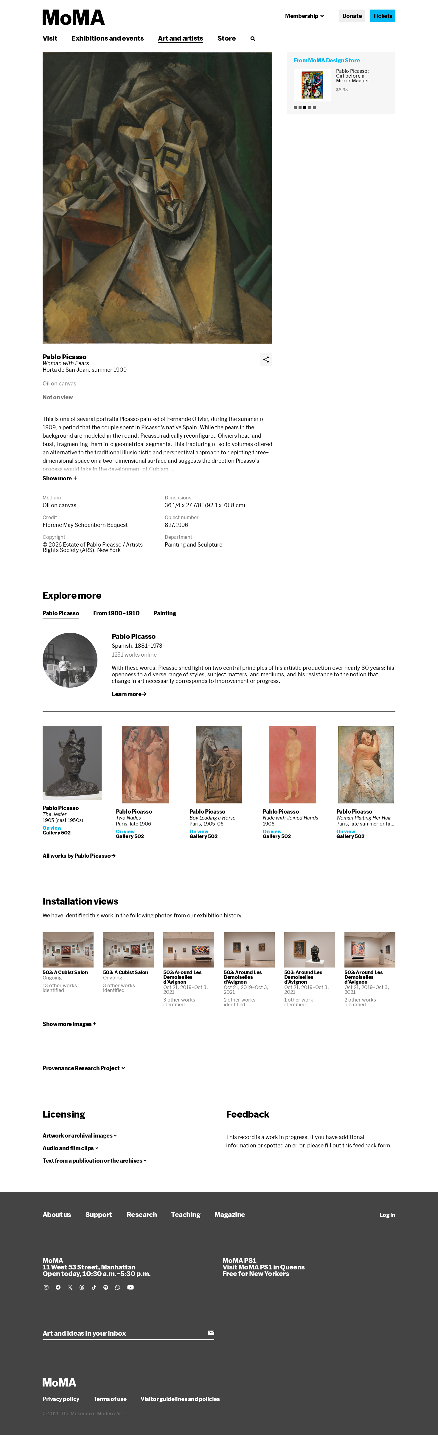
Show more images (67, 1024)
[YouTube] (130, 1287)
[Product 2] (300, 107)
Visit (50, 38)
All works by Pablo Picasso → (79, 855)
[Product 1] (295, 107)
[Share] (266, 359)
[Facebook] (58, 1287)
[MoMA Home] (74, 17)
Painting (165, 613)
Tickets (382, 16)
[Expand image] (157, 198)
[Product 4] (309, 107)
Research (142, 1214)
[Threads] (82, 1287)
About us (57, 1214)
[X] (70, 1287)
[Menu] (252, 38)
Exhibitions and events (108, 38)
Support (99, 1214)
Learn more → (129, 694)
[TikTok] (93, 1287)
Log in (387, 1215)
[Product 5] (314, 107)
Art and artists (180, 38)
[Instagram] (46, 1287)
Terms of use (110, 1399)
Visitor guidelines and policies (180, 1399)
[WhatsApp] (117, 1287)
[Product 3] (304, 107)
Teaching (185, 1214)
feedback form (371, 1145)
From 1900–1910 (116, 613)
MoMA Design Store (334, 60)
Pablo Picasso (65, 356)
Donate (352, 16)
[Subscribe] (211, 1333)
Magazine (230, 1214)
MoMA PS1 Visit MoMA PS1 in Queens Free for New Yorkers (264, 1266)
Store (227, 38)
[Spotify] (105, 1287)
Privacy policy (61, 1399)
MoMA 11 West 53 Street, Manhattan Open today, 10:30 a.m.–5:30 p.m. (96, 1266)
